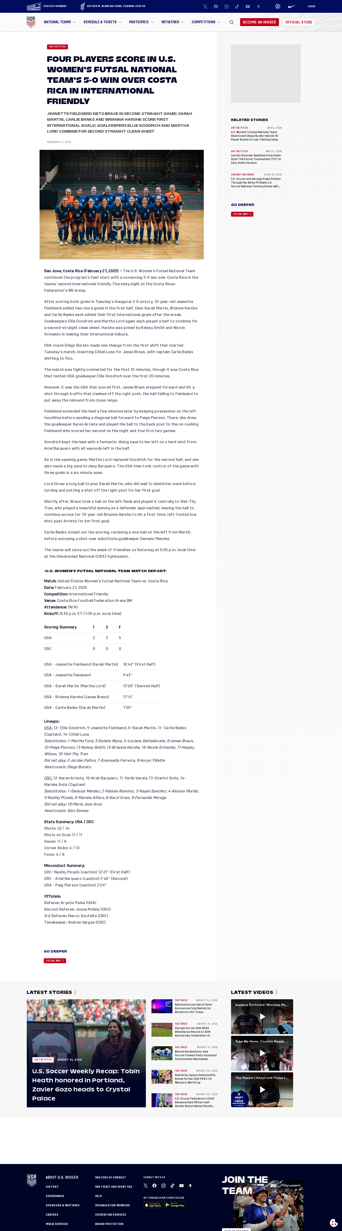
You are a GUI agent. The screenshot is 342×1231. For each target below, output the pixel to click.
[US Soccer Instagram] (226, 6)
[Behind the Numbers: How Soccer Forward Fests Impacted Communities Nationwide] (161, 1053)
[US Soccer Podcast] (190, 1186)
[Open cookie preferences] (334, 1223)
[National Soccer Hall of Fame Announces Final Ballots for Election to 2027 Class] (161, 1006)
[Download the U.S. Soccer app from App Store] (153, 1205)
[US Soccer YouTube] (247, 6)
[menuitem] (59, 22)
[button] (231, 22)
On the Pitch (57, 47)
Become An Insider (259, 22)
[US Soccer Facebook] (215, 6)
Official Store (298, 22)
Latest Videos (252, 992)
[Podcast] (258, 6)
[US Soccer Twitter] (205, 6)
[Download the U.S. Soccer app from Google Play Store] (174, 1205)
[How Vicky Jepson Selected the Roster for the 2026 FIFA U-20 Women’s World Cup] (161, 1077)
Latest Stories (49, 992)
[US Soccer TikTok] (237, 6)
